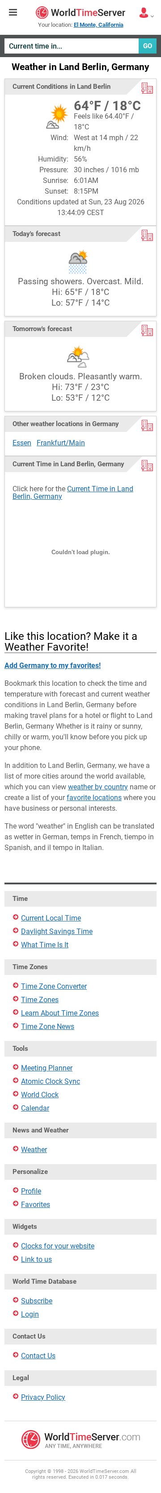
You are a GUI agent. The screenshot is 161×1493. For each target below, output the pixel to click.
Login (30, 1314)
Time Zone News (47, 1026)
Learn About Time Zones (60, 1013)
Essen (22, 443)
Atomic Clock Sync (50, 1081)
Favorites (35, 1204)
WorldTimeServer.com (80, 12)
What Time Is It (44, 945)
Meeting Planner (46, 1068)
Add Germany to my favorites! (52, 665)
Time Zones (40, 999)
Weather (34, 1149)
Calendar (35, 1108)
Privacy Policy (43, 1397)
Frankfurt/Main (61, 443)
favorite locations (94, 797)
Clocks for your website (57, 1246)
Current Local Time (51, 918)
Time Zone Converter (54, 986)
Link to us (36, 1259)
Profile (31, 1191)
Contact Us (38, 1356)
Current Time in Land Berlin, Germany (73, 493)
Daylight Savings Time (57, 931)
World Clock (40, 1095)
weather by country (98, 787)
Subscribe (36, 1301)
